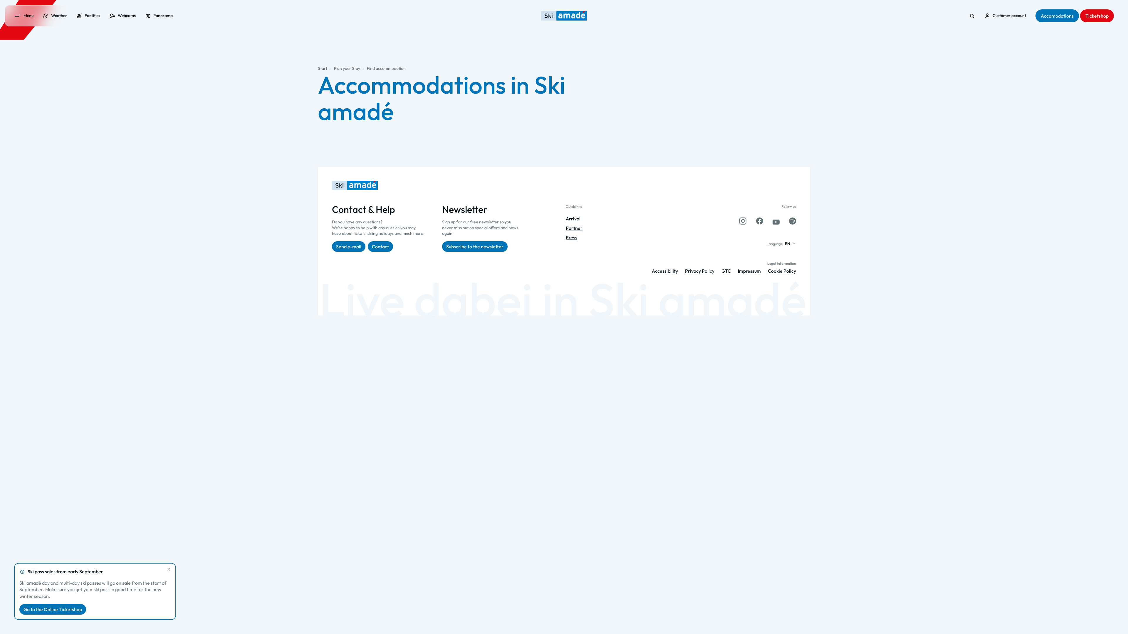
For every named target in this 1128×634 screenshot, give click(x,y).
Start (322, 68)
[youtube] (776, 221)
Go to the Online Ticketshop (53, 609)
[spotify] (792, 221)
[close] (168, 569)
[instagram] (743, 221)
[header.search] (972, 16)
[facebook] (759, 221)
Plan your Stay (347, 68)
